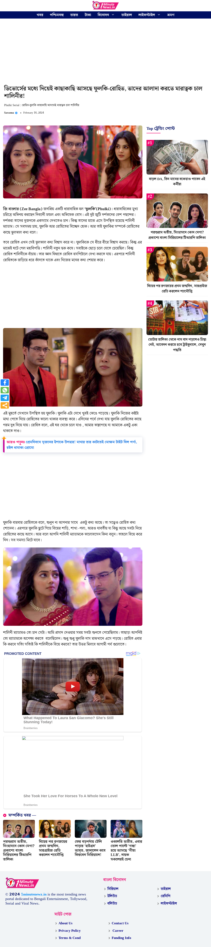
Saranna (9, 113)
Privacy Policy (70, 931)
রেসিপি (165, 896)
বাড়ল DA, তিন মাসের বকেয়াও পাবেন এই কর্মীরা (177, 181)
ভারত (74, 15)
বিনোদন (103, 15)
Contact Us (120, 923)
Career (117, 931)
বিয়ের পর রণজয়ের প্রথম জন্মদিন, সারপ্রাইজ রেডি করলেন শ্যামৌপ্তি (53, 848)
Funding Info (121, 938)
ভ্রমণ (170, 15)
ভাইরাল (126, 15)
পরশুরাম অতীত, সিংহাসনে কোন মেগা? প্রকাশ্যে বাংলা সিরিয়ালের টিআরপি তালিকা (18, 850)
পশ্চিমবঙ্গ (57, 15)
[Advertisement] (105, 52)
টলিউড (112, 896)
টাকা (88, 15)
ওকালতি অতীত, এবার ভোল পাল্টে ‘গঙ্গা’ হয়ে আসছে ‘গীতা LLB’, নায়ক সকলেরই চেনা (126, 850)
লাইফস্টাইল (146, 15)
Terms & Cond (70, 938)
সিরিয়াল (112, 889)
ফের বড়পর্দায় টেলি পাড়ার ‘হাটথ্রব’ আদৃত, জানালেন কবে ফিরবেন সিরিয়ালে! (90, 848)
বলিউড (112, 903)
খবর (40, 15)
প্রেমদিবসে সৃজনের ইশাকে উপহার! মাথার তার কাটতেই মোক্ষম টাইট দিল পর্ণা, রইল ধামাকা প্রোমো (72, 445)
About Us (66, 923)
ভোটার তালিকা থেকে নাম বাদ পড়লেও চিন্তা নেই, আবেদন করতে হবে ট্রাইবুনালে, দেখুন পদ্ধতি (177, 345)
